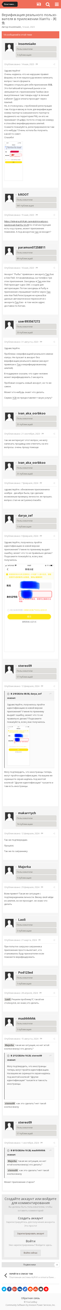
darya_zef (25, 515)
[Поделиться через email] (40, 1289)
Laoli (22, 920)
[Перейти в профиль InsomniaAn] (9, 47)
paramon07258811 (31, 247)
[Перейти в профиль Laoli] (9, 923)
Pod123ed (25, 972)
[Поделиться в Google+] (14, 1289)
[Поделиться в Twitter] (4, 1289)
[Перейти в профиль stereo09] (9, 669)
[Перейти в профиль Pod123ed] (9, 976)
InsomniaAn (15, 26)
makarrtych (27, 813)
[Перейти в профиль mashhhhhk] (9, 1022)
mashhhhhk (27, 1018)
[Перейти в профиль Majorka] (9, 870)
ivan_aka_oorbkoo (32, 413)
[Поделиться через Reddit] (30, 1289)
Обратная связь (30, 1298)
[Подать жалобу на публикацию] (37, 64)
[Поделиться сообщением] (54, 64)
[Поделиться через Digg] (19, 1289)
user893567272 (29, 321)
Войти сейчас (30, 1252)
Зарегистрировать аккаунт (30, 1233)
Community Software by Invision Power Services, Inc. (30, 1305)
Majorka (24, 867)
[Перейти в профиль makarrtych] (9, 816)
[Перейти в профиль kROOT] (9, 198)
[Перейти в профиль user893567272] (9, 325)
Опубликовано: (19, 64)
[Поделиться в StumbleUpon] (35, 1289)
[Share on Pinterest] (46, 1289)
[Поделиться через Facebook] (9, 1289)
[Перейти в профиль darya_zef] (9, 519)
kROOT (23, 194)
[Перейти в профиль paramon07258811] (9, 251)
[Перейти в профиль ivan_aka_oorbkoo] (9, 417)
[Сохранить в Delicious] (25, 1289)
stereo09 (25, 666)
